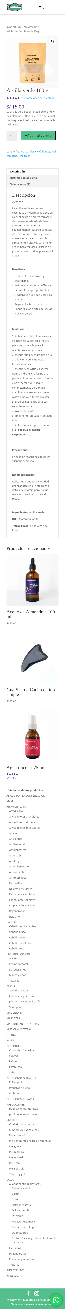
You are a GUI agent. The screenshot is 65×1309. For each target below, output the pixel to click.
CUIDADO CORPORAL (19, 954)
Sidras (13, 1072)
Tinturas (14, 1264)
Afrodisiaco (16, 811)
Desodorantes (17, 969)
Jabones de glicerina (21, 996)
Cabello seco (16, 948)
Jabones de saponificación (25, 1001)
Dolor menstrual (22, 1205)
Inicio (9, 26)
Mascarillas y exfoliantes (35, 151)
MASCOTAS (13, 1018)
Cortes (16, 1199)
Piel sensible (16, 1168)
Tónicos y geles (18, 1174)
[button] (52, 41)
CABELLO (11, 922)
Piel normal (16, 1157)
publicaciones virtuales (23, 1114)
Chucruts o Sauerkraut (22, 1050)
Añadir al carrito (38, 135)
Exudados (15, 1248)
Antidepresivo (17, 850)
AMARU (11, 801)
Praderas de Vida (19, 1087)
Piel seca (14, 1163)
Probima (14, 1093)
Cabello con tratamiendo (24, 926)
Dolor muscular (21, 1210)
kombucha (15, 1067)
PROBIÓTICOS (14, 1046)
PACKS (10, 1040)
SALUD (10, 1179)
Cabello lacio (17, 937)
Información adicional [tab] (24, 178)
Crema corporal (18, 964)
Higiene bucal (17, 1253)
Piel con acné (17, 1135)
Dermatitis (15, 883)
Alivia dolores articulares (24, 816)
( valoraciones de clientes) (37, 98)
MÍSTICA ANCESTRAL (18, 1029)
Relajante (15, 916)
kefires (13, 1061)
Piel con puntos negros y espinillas (30, 1140)
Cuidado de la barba (21, 1124)
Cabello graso (17, 932)
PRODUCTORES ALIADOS (21, 1078)
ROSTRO (18, 26)
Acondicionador (18, 990)
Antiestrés (15, 855)
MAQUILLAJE (14, 1012)
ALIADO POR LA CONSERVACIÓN (25, 795)
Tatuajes (14, 980)
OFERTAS (11, 1034)
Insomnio (17, 1216)
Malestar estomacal (24, 1221)
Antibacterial (17, 844)
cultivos (13, 1055)
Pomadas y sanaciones (22, 1259)
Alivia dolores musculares (24, 827)
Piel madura (16, 1152)
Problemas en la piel (24, 1227)
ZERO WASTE (14, 1275)
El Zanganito (16, 1082)
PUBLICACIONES (16, 1104)
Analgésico (15, 833)
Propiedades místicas (22, 905)
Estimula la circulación (22, 894)
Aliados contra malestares (25, 1184)
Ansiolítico (15, 838)
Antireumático (17, 877)
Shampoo (15, 1007)
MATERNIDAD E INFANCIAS (22, 1024)
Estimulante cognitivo (22, 900)
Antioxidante (17, 872)
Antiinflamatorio (19, 866)
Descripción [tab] (17, 171)
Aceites (13, 958)
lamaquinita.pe (44, 1304)
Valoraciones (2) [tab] (20, 184)
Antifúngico (16, 861)
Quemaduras (20, 1232)
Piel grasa (24, 156)
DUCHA (10, 986)
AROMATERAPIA (16, 807)
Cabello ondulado (20, 943)
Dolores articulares (20, 889)
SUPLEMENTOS (15, 1270)
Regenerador (17, 911)
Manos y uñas (17, 975)
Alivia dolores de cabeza (23, 822)
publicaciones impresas (23, 1108)
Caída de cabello (22, 1188)
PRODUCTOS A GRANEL (20, 1099)
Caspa (15, 1193)
